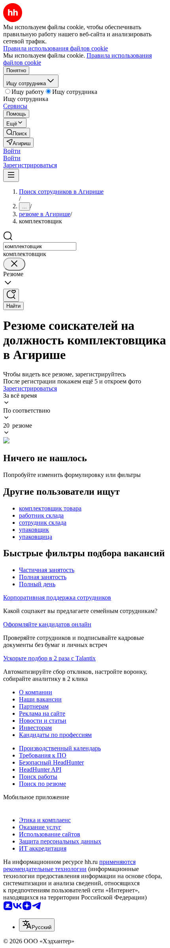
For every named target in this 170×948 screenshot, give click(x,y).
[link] (16, 133)
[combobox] (39, 246)
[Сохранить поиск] (11, 295)
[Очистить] (14, 264)
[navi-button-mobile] (11, 175)
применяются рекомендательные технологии (69, 865)
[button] (12, 151)
